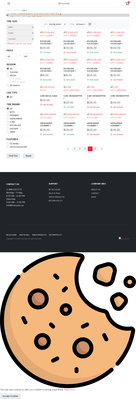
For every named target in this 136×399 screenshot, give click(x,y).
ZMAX (12, 132)
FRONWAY (14, 115)
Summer (14, 72)
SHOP (93, 197)
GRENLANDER (16, 118)
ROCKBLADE (15, 125)
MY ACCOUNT (54, 189)
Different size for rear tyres (19, 43)
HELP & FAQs (54, 193)
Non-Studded (18, 82)
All (11, 69)
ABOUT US (95, 189)
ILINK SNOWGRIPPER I (72, 97)
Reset (28, 156)
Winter (13, 75)
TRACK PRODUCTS (56, 197)
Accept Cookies (10, 396)
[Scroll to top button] (131, 387)
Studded (16, 78)
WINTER (16, 10)
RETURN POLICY (56, 201)
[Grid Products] (90, 24)
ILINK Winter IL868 (48, 96)
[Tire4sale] (67, 3)
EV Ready (14, 143)
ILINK (12, 122)
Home (8, 10)
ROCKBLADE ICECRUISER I (46, 42)
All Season (15, 85)
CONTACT (95, 193)
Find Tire (13, 156)
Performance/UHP (18, 147)
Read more (69, 389)
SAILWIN (14, 128)
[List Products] (95, 24)
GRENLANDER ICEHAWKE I (46, 124)
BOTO (12, 112)
